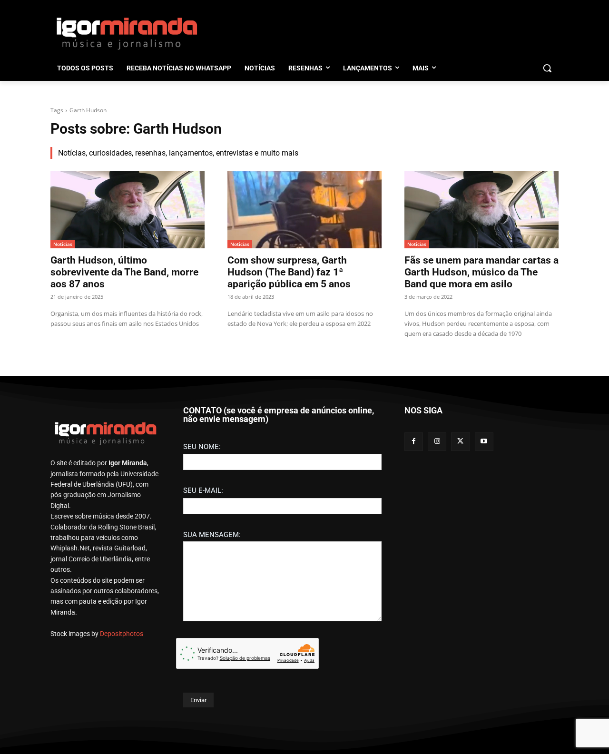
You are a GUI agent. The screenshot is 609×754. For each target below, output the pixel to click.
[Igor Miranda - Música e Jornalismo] (126, 32)
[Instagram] (437, 441)
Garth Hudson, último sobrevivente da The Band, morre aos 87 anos (124, 272)
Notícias (62, 244)
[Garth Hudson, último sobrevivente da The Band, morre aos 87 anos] (127, 209)
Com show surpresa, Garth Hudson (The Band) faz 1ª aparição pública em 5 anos (289, 272)
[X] (460, 441)
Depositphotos (121, 633)
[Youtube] (484, 441)
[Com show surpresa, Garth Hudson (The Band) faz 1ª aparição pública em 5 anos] (304, 209)
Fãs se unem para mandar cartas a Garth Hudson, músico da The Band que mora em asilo (481, 272)
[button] (547, 68)
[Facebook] (413, 441)
